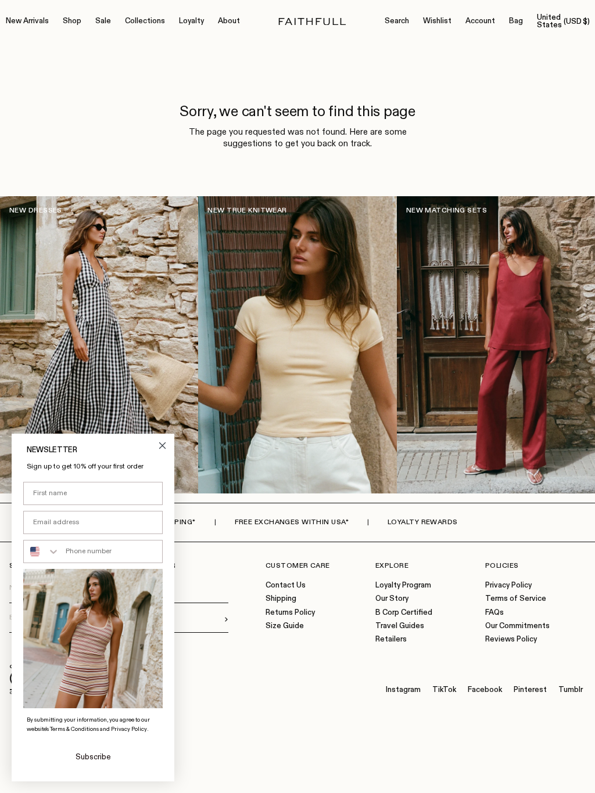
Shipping (281, 599)
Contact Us (286, 585)
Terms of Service (515, 599)
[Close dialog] (162, 445)
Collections (145, 21)
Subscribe (93, 757)
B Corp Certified (403, 613)
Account (480, 21)
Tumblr (570, 690)
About (229, 21)
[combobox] (42, 551)
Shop (72, 21)
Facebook (485, 690)
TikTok (444, 690)
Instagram (403, 690)
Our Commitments (517, 626)
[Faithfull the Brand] (312, 22)
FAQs (494, 613)
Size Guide (285, 626)
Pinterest (530, 690)
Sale (103, 21)
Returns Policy (290, 613)
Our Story (391, 599)
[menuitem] (27, 21)
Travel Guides (399, 626)
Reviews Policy (511, 639)
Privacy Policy (508, 585)
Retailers (391, 639)
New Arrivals (27, 21)
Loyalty (191, 21)
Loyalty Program (403, 585)
